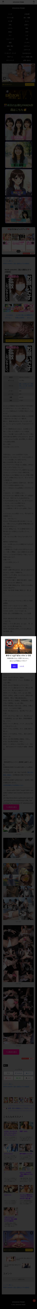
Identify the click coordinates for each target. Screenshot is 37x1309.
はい (14, 666)
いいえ (22, 666)
